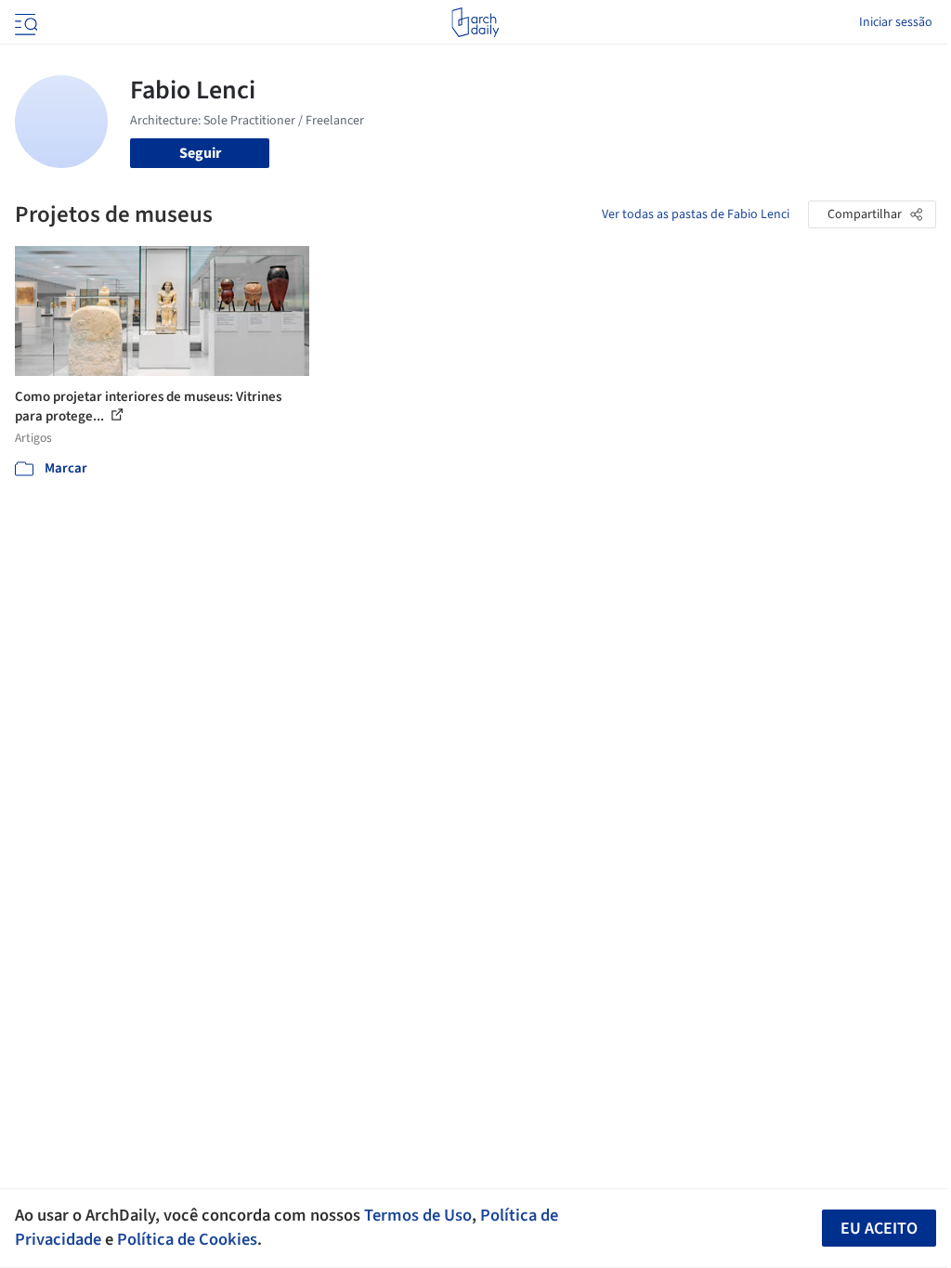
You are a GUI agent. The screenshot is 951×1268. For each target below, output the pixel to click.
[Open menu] (24, 22)
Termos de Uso (418, 1215)
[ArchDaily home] (475, 22)
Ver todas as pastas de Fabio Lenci (695, 214)
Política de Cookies (187, 1239)
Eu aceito (879, 1228)
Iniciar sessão (895, 22)
